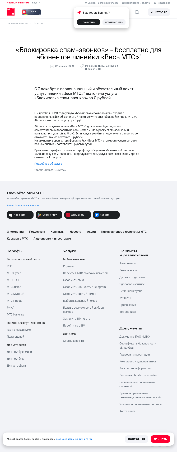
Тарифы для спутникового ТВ (26, 323)
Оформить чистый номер (79, 294)
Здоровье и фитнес (132, 284)
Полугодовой (15, 337)
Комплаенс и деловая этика (137, 361)
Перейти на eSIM (74, 326)
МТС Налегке (15, 315)
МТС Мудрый (15, 294)
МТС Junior (14, 287)
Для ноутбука (15, 359)
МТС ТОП (13, 280)
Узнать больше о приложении (23, 205)
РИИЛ (10, 308)
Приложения (127, 305)
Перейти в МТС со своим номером (85, 273)
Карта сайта (127, 411)
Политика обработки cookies (138, 375)
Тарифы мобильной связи (23, 259)
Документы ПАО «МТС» (135, 337)
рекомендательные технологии (74, 439)
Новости (76, 232)
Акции (91, 232)
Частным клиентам (18, 2)
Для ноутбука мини (19, 352)
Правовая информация (134, 355)
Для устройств (16, 345)
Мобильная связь (94, 66)
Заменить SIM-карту (76, 319)
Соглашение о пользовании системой (137, 384)
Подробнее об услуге (48, 164)
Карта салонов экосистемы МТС (124, 232)
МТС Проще (14, 301)
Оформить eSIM (73, 280)
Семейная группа (130, 291)
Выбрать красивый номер (80, 301)
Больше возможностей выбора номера (83, 310)
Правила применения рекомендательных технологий (140, 395)
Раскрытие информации (135, 368)
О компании (15, 232)
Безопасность (128, 270)
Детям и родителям (132, 277)
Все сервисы (127, 312)
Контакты (57, 232)
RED (9, 266)
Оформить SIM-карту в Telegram (84, 287)
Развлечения (127, 263)
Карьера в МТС (17, 239)
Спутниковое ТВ (73, 341)
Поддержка (37, 232)
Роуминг (68, 266)
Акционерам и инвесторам (52, 239)
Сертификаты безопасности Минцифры (137, 346)
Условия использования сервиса (140, 404)
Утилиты (125, 298)
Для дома (69, 334)
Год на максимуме (19, 330)
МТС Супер (14, 273)
